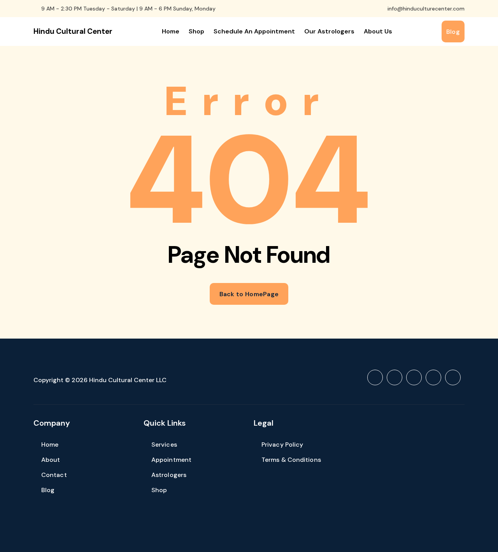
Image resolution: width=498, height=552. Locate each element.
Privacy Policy (282, 444)
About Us (378, 31)
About (50, 460)
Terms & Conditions (291, 460)
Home (170, 31)
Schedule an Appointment (254, 31)
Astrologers (168, 475)
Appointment (171, 460)
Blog (47, 490)
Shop (196, 31)
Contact (54, 475)
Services (164, 444)
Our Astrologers (329, 31)
